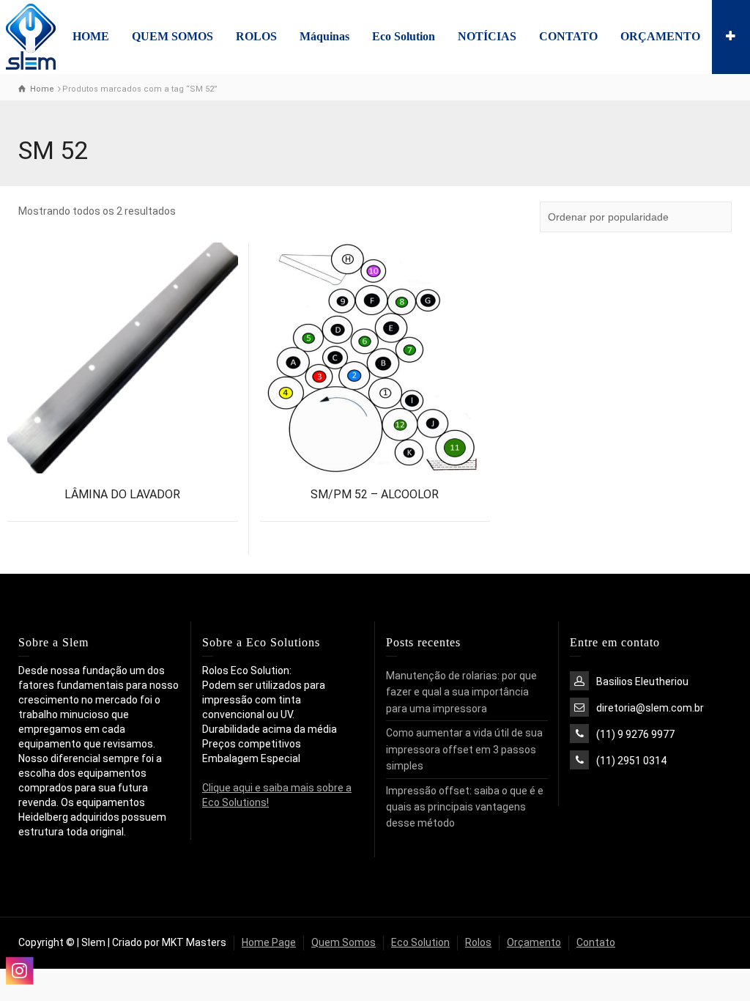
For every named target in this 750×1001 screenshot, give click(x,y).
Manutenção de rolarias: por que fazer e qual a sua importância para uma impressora (461, 692)
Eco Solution (403, 36)
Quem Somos (343, 942)
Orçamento (534, 942)
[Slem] (30, 36)
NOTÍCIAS (487, 36)
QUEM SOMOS (172, 36)
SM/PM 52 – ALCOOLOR (375, 494)
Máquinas (324, 36)
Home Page (269, 942)
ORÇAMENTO (660, 36)
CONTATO (568, 36)
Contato (595, 942)
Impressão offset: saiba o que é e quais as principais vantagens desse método (464, 807)
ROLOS (256, 36)
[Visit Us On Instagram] (19, 970)
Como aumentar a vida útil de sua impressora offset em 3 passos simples (464, 749)
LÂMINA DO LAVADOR (122, 494)
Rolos (478, 942)
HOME (91, 36)
